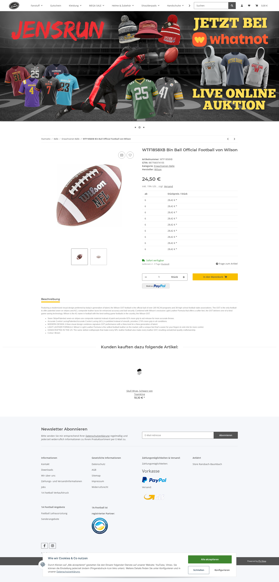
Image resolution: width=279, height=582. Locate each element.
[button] (241, 5)
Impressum (98, 481)
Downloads (47, 469)
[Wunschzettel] (249, 5)
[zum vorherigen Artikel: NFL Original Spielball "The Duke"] (228, 138)
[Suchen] (232, 5)
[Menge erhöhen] (183, 277)
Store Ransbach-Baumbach (207, 464)
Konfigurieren (222, 570)
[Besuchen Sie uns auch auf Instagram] (52, 546)
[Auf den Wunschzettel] (130, 155)
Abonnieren (225, 435)
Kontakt (45, 464)
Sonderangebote (50, 519)
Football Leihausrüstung (54, 513)
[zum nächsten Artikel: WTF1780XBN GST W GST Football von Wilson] (234, 138)
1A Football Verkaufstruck (55, 492)
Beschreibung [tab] (50, 299)
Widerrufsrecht (100, 487)
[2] (156, 285)
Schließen (198, 570)
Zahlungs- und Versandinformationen (61, 481)
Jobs (43, 487)
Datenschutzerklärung (98, 435)
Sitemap (96, 475)
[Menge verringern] (145, 277)
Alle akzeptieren (210, 559)
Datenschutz (98, 464)
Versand (168, 186)
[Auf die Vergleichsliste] (121, 155)
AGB (94, 469)
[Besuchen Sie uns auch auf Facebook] (44, 546)
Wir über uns (48, 475)
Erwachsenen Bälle (164, 166)
